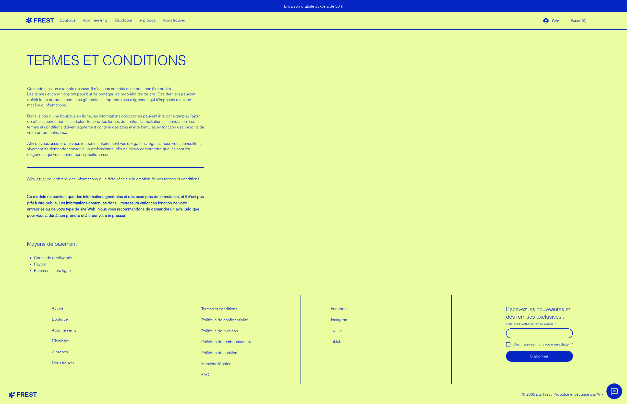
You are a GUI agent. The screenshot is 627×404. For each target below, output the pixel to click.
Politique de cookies (219, 352)
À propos (60, 351)
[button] (579, 21)
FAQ (205, 374)
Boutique (60, 319)
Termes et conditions (219, 308)
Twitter (336, 330)
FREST (44, 20)
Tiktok (336, 341)
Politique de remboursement (226, 341)
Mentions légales (216, 363)
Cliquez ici (36, 178)
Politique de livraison (219, 330)
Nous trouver (63, 362)
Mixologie (60, 340)
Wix (600, 394)
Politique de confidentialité (224, 319)
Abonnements (64, 330)
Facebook (340, 308)
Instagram (339, 319)
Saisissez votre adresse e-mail (531, 324)
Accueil (58, 308)
